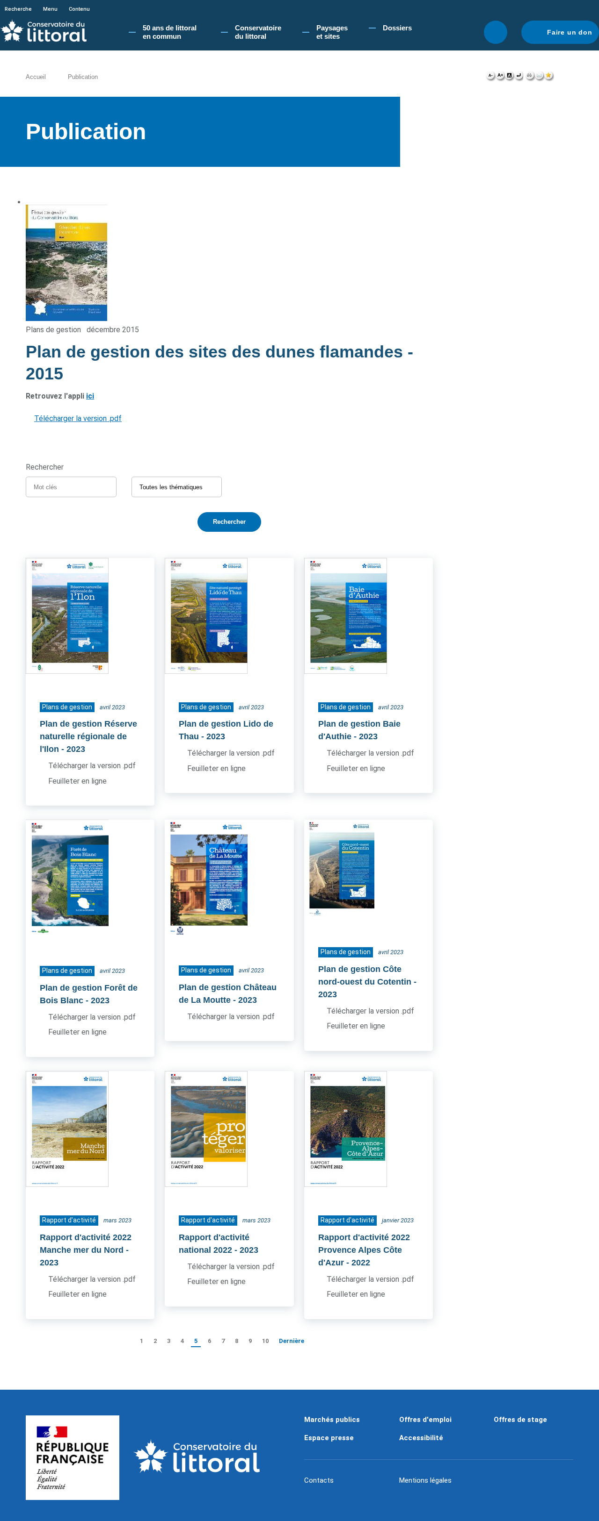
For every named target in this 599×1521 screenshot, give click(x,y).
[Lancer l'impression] (530, 78)
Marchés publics (332, 1419)
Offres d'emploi (425, 1419)
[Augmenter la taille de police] (500, 78)
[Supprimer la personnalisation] (518, 78)
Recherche (18, 9)
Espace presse (329, 1438)
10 (265, 1340)
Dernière (291, 1340)
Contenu (79, 9)
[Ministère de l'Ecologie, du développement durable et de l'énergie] (72, 1457)
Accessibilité (421, 1438)
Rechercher (495, 32)
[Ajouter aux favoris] (549, 78)
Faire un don (569, 32)
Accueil (36, 76)
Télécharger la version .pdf (78, 418)
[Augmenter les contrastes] (509, 78)
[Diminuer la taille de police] (491, 78)
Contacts (319, 1480)
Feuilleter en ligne (77, 781)
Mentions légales (425, 1480)
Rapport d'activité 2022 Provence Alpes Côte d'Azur (364, 1250)
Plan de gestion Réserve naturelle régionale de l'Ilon (88, 736)
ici (90, 396)
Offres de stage (520, 1419)
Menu (50, 9)
